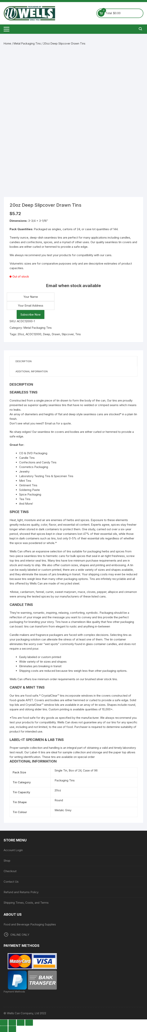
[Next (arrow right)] (12, 1029)
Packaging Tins (65, 780)
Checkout (10, 871)
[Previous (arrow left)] (4, 1029)
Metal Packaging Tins (27, 43)
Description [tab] (24, 361)
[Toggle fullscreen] (12, 1023)
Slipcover (68, 334)
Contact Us (11, 881)
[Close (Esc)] (29, 1023)
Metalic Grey (63, 810)
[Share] (20, 1023)
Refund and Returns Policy (21, 892)
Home (7, 43)
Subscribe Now (30, 314)
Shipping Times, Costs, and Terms (26, 902)
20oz (21, 334)
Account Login (13, 850)
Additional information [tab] (32, 371)
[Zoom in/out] (4, 1023)
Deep (46, 334)
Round (59, 800)
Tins (78, 334)
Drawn (56, 334)
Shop (7, 860)
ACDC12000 (33, 334)
